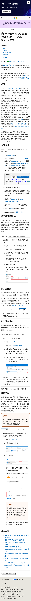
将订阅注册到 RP (7, 52)
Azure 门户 (12, 342)
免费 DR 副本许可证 (17, 305)
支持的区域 (19, 212)
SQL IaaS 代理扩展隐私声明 (12, 547)
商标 (2, 598)
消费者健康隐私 (11, 596)
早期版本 (11, 594)
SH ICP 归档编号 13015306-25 (9, 587)
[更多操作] (28, 29)
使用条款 (20, 596)
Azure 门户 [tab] (5, 236)
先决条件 (5, 50)
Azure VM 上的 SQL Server (17, 61)
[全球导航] (1, 17)
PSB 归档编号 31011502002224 (9, 589)
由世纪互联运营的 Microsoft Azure (10, 591)
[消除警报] (28, 2)
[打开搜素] (29, 17)
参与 (23, 594)
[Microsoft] (15, 18)
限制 (11, 208)
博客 (17, 594)
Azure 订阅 (10, 155)
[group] (17, 181)
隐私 (22, 589)
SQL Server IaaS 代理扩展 (12, 88)
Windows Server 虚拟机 (21, 159)
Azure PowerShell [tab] (14, 236)
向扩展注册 (5, 55)
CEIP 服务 (20, 119)
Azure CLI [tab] (22, 236)
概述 (4, 48)
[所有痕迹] (2, 29)
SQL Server (14, 161)
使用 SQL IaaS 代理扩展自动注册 (14, 540)
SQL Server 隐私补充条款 (18, 124)
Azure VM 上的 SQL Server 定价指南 (15, 563)
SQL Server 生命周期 (14, 166)
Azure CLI (14, 199)
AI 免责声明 (4, 594)
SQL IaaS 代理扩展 (8, 65)
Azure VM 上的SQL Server (13, 29)
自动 (25, 75)
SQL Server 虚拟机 (17, 345)
